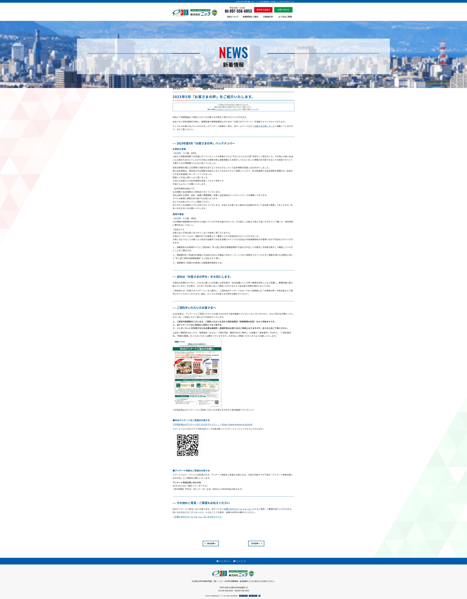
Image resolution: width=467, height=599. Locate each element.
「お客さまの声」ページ (263, 126)
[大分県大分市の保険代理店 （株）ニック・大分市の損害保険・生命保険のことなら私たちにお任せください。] (195, 15)
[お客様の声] (268, 17)
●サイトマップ (239, 561)
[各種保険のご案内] (250, 17)
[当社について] (233, 17)
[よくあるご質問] (285, 17)
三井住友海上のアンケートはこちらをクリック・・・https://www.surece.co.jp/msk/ (212, 424)
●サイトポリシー (223, 561)
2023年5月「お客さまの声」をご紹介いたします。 (214, 96)
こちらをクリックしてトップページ (227, 109)
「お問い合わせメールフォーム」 (237, 509)
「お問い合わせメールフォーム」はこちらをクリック (197, 516)
